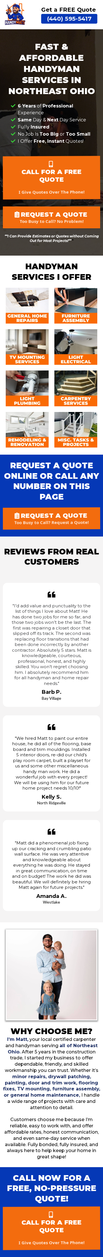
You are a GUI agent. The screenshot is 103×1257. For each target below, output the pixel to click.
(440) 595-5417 (69, 18)
